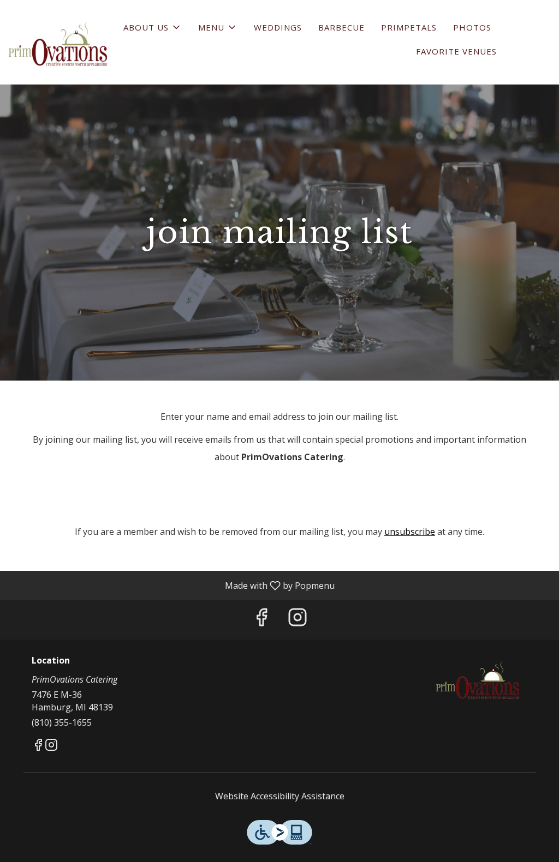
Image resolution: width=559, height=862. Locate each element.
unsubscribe (409, 532)
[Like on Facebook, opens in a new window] (261, 620)
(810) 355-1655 (62, 722)
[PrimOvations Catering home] (58, 44)
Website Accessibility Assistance (279, 796)
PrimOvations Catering (477, 680)
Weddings (278, 27)
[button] (152, 27)
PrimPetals (409, 27)
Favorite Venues (456, 51)
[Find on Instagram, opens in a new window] (297, 620)
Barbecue (341, 27)
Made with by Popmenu (171, 585)
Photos (472, 27)
